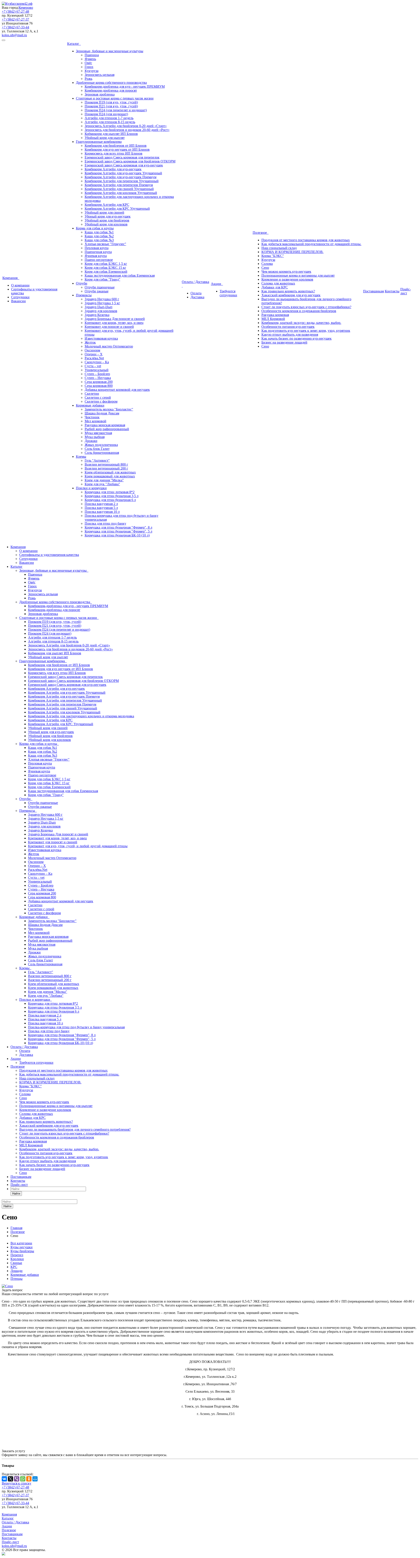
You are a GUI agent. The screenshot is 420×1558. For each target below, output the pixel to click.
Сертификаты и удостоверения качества (49, 555)
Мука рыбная (95, 437)
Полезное (261, 232)
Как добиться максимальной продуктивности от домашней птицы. (311, 244)
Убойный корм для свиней (104, 212)
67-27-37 (15, 19)
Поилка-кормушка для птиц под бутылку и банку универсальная (76, 1027)
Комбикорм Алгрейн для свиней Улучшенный (119, 189)
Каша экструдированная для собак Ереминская (120, 275)
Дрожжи (91, 441)
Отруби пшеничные (100, 287)
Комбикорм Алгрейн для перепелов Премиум (119, 185)
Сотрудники (20, 297)
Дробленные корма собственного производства (111, 82)
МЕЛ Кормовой (273, 319)
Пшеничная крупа (98, 252)
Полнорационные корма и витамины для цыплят (298, 275)
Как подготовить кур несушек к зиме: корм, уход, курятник (305, 330)
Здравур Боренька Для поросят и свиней (115, 319)
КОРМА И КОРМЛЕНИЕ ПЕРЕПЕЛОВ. (292, 252)
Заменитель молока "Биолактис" (109, 409)
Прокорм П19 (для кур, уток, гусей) (111, 102)
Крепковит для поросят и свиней (109, 326)
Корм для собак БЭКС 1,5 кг (106, 263)
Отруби (81, 283)
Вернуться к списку (16, 1483)
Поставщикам (373, 291)
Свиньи (16, 1263)
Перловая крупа (96, 248)
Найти (16, 1193)
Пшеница (92, 55)
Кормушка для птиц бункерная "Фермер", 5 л (118, 531)
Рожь (88, 78)
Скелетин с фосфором (101, 401)
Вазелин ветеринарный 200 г (106, 468)
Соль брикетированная (102, 452)
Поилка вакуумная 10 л (102, 512)
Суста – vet (93, 366)
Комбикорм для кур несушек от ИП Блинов (117, 149)
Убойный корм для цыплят (105, 138)
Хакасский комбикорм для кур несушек (290, 295)
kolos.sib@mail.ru (14, 35)
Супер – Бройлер (97, 374)
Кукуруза (91, 71)
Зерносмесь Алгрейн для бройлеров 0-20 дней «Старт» (126, 126)
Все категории (21, 1243)
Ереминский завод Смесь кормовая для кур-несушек (124, 165)
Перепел (16, 1255)
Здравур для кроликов (101, 311)
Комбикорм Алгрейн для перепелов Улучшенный (122, 181)
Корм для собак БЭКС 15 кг (105, 267)
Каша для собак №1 (99, 232)
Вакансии (18, 301)
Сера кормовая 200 (99, 382)
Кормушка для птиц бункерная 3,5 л (111, 496)
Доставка (197, 297)
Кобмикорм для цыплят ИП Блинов (111, 134)
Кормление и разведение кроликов (287, 279)
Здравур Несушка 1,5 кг (102, 303)
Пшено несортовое (99, 260)
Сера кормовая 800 (99, 386)
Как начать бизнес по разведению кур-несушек (296, 338)
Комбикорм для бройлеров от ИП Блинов (116, 145)
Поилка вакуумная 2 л (101, 504)
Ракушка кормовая (275, 315)
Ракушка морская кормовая (105, 425)
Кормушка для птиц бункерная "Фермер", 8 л (118, 527)
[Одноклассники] (29, 1478)
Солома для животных (278, 283)
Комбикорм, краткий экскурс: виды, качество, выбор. (301, 323)
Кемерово (26, 7)
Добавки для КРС (274, 287)
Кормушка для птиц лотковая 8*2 (110, 492)
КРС (13, 1267)
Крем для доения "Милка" (104, 480)
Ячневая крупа (96, 256)
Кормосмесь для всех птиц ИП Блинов (113, 153)
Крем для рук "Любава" (102, 484)
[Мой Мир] (35, 1478)
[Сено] (7, 1286)
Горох (89, 67)
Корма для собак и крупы (95, 228)
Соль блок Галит (97, 449)
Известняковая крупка (101, 338)
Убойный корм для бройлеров (107, 220)
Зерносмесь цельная (99, 75)
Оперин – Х (94, 354)
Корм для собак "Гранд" (102, 279)
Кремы (81, 456)
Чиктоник (92, 417)
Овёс (88, 63)
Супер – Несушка (98, 378)
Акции (217, 284)
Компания (10, 278)
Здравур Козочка (97, 315)
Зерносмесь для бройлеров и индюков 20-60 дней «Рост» (127, 130)
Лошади (16, 1271)
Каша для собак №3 (99, 240)
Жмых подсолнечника (101, 445)
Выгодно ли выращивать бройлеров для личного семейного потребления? (75, 1129)
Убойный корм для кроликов (106, 224)
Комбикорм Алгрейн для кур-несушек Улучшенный (123, 173)
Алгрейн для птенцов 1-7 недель (109, 118)
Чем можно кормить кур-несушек (286, 271)
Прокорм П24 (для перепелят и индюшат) (116, 110)
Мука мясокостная (98, 433)
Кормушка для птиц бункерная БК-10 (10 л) (117, 535)
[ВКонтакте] (4, 1478)
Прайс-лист (405, 291)
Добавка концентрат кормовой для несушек (117, 389)
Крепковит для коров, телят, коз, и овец (114, 323)
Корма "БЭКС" (272, 256)
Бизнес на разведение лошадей (284, 342)
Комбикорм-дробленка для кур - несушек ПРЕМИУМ (125, 86)
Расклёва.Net (94, 358)
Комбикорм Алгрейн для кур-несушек (113, 169)
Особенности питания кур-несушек (288, 326)
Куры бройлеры (22, 1251)
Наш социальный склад (279, 248)
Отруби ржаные (96, 291)
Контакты (392, 291)
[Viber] (16, 1478)
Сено (265, 267)
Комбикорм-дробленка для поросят (111, 90)
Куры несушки (21, 1247)
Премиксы (84, 295)
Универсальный (96, 370)
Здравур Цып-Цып (98, 307)
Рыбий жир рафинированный (107, 429)
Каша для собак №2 (99, 236)
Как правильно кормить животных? (288, 291)
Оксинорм (92, 350)
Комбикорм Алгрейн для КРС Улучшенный (117, 208)
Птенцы (16, 1278)
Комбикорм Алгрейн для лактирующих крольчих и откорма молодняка (81, 716)
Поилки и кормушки (91, 488)
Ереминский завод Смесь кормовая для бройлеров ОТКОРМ (130, 161)
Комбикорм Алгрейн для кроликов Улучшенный (121, 193)
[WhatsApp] (22, 1478)
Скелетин (92, 393)
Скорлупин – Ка (97, 362)
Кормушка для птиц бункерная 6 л (110, 500)
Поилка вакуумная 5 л (101, 508)
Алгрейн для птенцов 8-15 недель (110, 122)
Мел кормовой (95, 421)
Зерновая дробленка (100, 94)
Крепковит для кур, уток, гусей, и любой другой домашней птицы (78, 846)
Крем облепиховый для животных (110, 472)
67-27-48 (15, 11)
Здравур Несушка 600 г (102, 299)
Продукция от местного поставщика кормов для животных (305, 240)
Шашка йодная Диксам (102, 413)
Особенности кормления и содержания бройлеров (298, 311)
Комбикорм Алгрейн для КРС (107, 204)
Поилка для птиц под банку (105, 523)
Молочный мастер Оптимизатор (109, 346)
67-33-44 (15, 27)
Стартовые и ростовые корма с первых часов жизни (115, 98)
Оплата (196, 293)
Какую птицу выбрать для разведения (289, 334)
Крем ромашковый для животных (110, 476)
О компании (20, 285)
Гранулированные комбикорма (99, 141)
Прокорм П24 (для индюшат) (106, 114)
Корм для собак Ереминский (106, 271)
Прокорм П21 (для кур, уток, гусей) (111, 106)
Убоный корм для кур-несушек (108, 216)
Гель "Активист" (97, 460)
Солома (267, 263)
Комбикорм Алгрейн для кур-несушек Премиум (120, 177)
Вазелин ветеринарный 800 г (106, 464)
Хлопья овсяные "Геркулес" (105, 244)
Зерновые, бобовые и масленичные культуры (109, 51)
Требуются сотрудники (228, 293)
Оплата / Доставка (24, 1047)
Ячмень (90, 59)
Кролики (17, 1259)
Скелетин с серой (98, 397)
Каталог (74, 43)
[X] (10, 1478)
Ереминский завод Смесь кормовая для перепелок (122, 157)
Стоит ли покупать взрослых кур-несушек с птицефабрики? (306, 307)
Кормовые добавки (90, 405)
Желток (90, 342)
